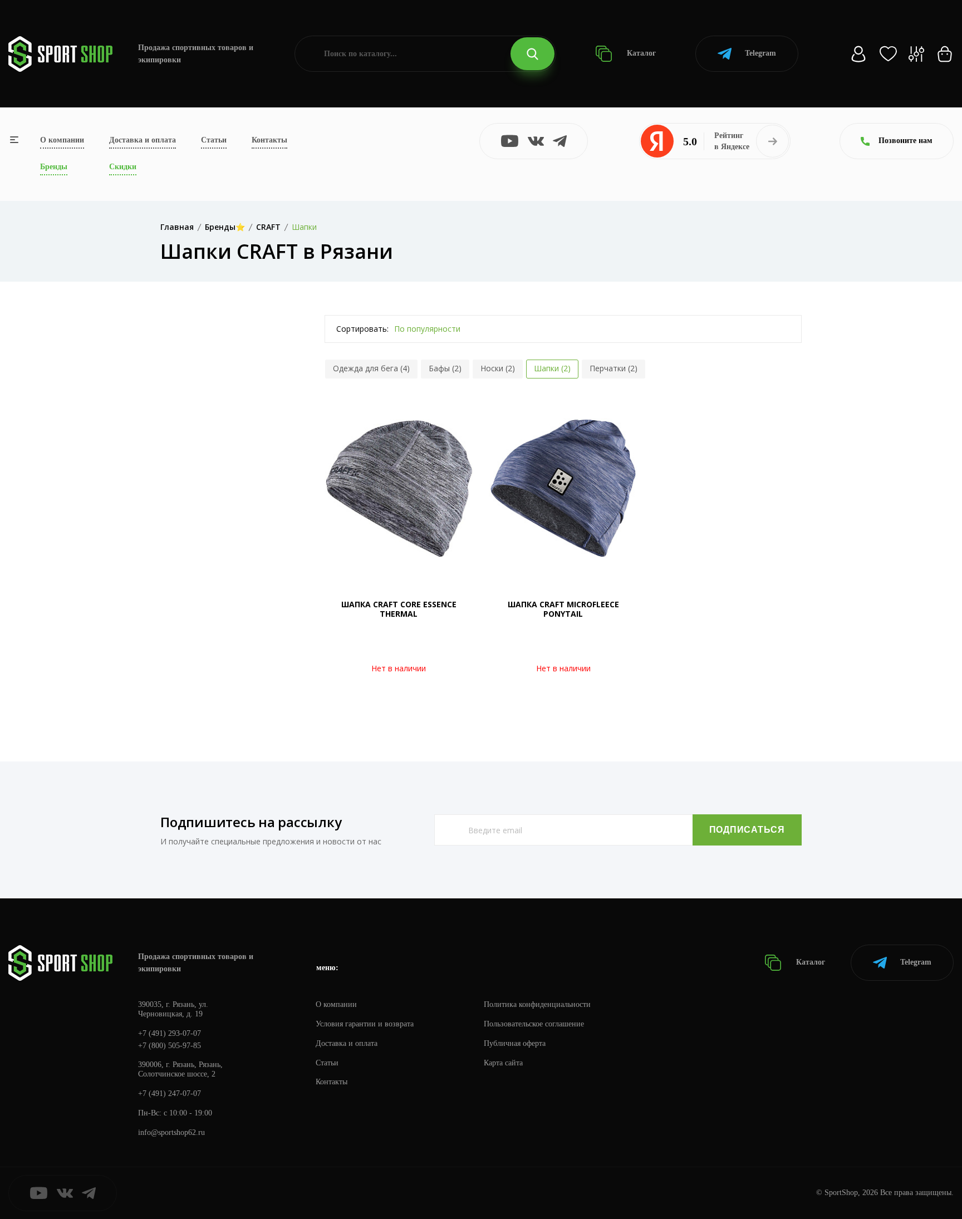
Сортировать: (362, 328)
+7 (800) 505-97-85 (169, 1045)
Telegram (760, 53)
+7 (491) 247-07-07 (169, 1093)
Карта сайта (503, 1063)
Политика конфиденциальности (537, 1004)
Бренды (53, 167)
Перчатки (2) (613, 368)
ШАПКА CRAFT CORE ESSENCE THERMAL (399, 609)
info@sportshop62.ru (171, 1132)
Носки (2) (497, 368)
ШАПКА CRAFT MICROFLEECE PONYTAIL (563, 609)
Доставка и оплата (142, 140)
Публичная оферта (515, 1043)
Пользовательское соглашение (534, 1024)
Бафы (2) (445, 368)
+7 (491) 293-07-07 (169, 1033)
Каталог (640, 53)
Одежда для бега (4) (371, 368)
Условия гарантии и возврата (365, 1024)
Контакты (269, 140)
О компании (62, 140)
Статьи (214, 140)
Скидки (122, 167)
